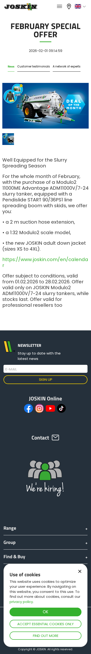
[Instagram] (39, 408)
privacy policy (21, 601)
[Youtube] (50, 408)
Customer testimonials (33, 66)
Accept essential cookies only (45, 623)
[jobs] (59, 6)
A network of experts (66, 66)
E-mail (11, 369)
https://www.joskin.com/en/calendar (45, 262)
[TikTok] (61, 408)
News (11, 66)
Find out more (45, 635)
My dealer (69, 6)
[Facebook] (28, 408)
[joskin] (20, 9)
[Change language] (81, 6)
